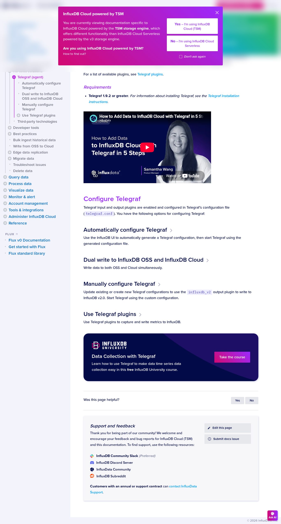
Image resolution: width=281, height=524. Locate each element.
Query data (18, 177)
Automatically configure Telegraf (41, 85)
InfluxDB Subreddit (111, 476)
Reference (18, 223)
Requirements (97, 87)
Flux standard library (27, 253)
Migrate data (23, 158)
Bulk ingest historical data (34, 140)
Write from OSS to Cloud (33, 146)
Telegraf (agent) (30, 77)
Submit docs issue (226, 439)
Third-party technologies (37, 121)
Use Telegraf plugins (39, 115)
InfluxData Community (113, 469)
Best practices (25, 134)
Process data (20, 183)
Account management (28, 203)
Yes (237, 401)
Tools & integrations (26, 210)
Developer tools (26, 127)
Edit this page (222, 428)
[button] (14, 77)
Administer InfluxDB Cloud (32, 216)
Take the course (232, 357)
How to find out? (74, 54)
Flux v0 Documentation (29, 240)
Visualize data (21, 190)
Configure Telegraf (112, 199)
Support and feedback (112, 426)
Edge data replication (30, 152)
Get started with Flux (27, 246)
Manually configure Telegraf (37, 106)
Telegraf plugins (150, 74)
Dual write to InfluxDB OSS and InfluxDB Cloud (42, 96)
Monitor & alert (22, 196)
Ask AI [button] (272, 517)
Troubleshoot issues (29, 164)
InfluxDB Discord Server (114, 463)
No (252, 401)
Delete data (23, 171)
